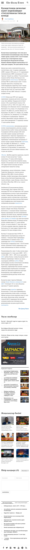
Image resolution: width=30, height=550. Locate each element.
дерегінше (25, 141)
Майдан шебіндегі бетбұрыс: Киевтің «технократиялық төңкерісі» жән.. (9, 393)
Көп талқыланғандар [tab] (21, 502)
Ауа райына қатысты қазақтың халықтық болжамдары (15, 509)
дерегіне (13, 289)
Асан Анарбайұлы (9, 19)
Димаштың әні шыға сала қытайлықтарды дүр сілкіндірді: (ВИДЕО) (16, 531)
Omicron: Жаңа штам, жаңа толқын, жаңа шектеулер (14, 336)
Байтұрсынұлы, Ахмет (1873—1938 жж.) (14, 505)
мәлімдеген (4, 305)
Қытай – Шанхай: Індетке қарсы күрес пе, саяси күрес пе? (14, 322)
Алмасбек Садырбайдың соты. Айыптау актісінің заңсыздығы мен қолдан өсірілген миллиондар (7, 444)
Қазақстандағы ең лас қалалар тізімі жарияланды (14, 516)
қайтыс (17, 261)
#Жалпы (3, 155)
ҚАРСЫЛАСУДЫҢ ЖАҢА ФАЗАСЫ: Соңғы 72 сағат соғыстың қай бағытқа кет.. (11, 373)
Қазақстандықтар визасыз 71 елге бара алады (14, 535)
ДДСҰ (22, 239)
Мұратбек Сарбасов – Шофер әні (13, 513)
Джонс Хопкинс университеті (14, 282)
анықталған (18, 203)
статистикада (14, 80)
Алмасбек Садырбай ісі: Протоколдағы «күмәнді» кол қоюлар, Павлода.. (11, 386)
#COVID (3, 97)
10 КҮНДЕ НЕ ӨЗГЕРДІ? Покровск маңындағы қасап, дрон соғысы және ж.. (11, 380)
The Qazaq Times (23, 308)
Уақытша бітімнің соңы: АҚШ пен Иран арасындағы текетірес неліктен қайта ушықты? (22, 428)
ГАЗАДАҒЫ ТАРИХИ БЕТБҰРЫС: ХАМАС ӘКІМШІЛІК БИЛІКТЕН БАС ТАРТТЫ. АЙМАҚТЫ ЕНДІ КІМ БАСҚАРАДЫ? (22, 445)
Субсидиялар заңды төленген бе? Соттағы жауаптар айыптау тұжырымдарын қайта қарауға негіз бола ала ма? (6, 429)
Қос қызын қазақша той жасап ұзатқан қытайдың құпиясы (14, 524)
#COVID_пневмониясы (7, 126)
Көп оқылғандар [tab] (7, 502)
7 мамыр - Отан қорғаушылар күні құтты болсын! (15, 539)
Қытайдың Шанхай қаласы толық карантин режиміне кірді (12, 329)
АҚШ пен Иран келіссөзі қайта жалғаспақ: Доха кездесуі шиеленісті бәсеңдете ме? (7, 461)
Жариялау (5, 492)
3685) (2, 257)
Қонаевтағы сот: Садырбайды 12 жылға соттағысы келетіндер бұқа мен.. (10, 400)
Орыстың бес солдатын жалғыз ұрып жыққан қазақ (14, 520)
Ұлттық (13, 241)
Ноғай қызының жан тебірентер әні (14, 527)
